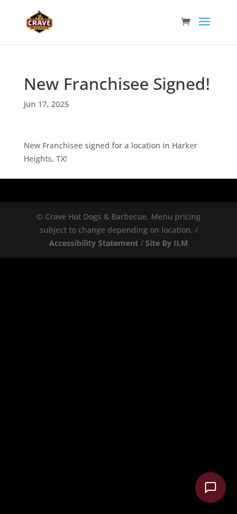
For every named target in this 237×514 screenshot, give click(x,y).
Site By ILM (167, 243)
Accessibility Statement (93, 243)
